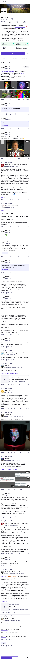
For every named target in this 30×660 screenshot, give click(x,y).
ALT (13, 87)
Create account (6, 658)
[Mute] (5, 448)
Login (15, 658)
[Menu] (27, 53)
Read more (4, 601)
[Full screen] (28, 448)
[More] (19, 99)
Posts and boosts (5, 63)
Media (15, 58)
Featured (24, 58)
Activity (5, 58)
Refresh (3, 639)
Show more (5, 110)
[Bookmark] (16, 99)
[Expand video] (25, 448)
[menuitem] (15, 436)
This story (8, 576)
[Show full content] (27, 44)
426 (2, 23)
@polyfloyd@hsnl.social (6, 19)
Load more (15, 649)
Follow (13, 53)
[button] (15, 436)
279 (10, 23)
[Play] (2, 448)
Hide (27, 82)
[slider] (15, 446)
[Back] (1, 2)
